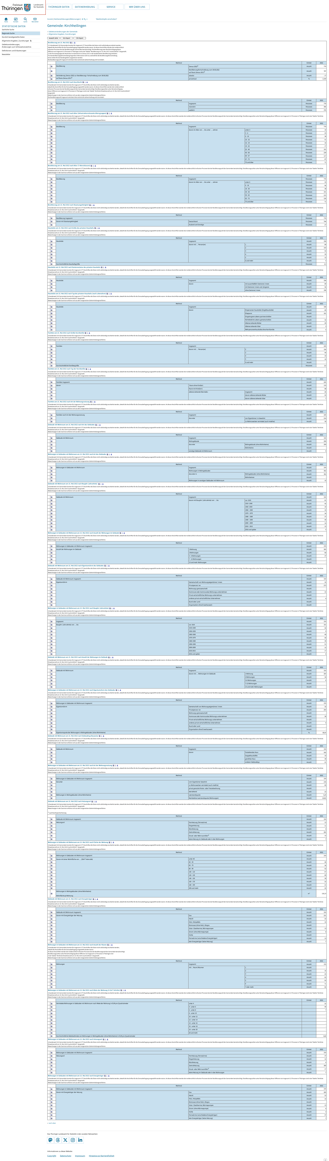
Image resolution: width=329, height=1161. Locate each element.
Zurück (50, 19)
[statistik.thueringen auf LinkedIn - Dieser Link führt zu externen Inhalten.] (81, 1140)
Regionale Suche (8, 33)
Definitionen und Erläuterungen (14, 50)
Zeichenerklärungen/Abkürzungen (67, 19)
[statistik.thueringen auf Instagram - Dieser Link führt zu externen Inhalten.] (73, 1140)
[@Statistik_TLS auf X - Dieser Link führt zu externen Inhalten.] (66, 1140)
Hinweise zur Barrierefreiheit (101, 1155)
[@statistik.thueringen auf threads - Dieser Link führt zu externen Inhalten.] (58, 1140)
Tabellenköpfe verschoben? (106, 19)
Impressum (80, 1155)
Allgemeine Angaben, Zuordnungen (16, 41)
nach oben (52, 1123)
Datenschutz (65, 1155)
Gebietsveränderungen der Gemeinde (63, 31)
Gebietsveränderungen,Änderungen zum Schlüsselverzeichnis (16, 45)
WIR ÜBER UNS (135, 6)
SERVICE (106, 6)
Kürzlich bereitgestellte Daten (13, 37)
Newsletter (6, 54)
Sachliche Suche (8, 29)
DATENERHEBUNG (83, 6)
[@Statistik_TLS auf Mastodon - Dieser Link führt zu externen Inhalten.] (51, 1140)
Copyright (51, 1155)
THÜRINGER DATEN (57, 6)
